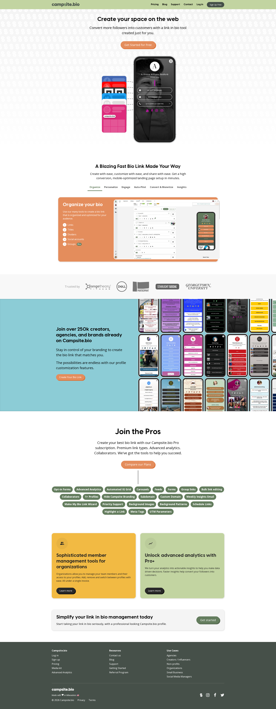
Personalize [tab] (111, 187)
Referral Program (118, 672)
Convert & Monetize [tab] (161, 187)
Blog (164, 4)
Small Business (175, 672)
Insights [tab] (181, 187)
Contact (188, 4)
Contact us (115, 655)
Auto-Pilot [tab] (140, 187)
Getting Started (117, 668)
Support (175, 4)
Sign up (56, 659)
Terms (92, 700)
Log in (200, 4)
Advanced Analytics (62, 672)
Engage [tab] (126, 187)
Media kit (57, 668)
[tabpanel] (138, 229)
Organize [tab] (95, 187)
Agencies (171, 655)
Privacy (81, 700)
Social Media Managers (179, 676)
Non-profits (173, 663)
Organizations (174, 668)
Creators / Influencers (178, 659)
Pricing (155, 4)
